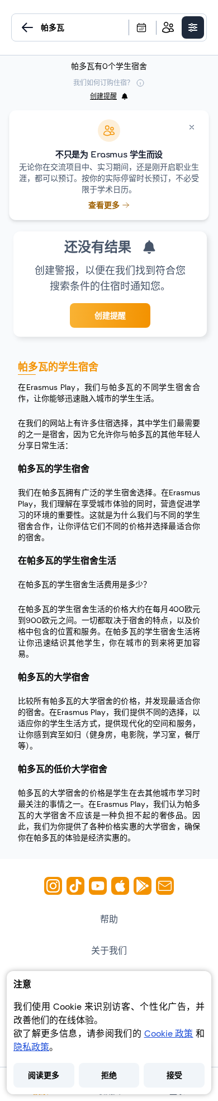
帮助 (109, 919)
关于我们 (109, 950)
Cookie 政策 (168, 1033)
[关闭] (191, 127)
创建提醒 (110, 315)
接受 (174, 1075)
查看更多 (104, 205)
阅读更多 (43, 1075)
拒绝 (109, 1075)
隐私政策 (31, 1047)
